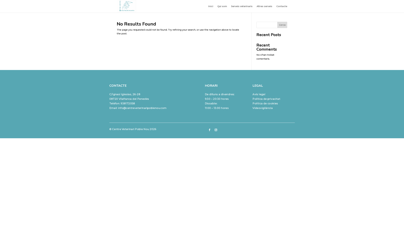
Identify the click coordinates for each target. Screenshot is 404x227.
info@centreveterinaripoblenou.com (142, 108)
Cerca (282, 24)
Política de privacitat (266, 98)
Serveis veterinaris (241, 6)
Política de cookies (265, 103)
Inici (210, 6)
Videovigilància (262, 108)
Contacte (281, 6)
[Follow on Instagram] (215, 129)
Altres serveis (264, 6)
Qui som (222, 6)
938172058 (128, 103)
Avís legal (258, 94)
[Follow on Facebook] (209, 129)
